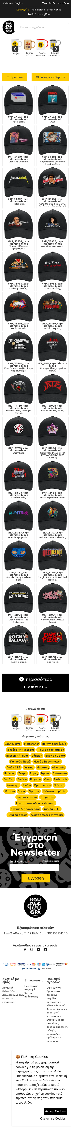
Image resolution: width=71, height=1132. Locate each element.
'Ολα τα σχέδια (17, 814)
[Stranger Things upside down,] (52, 346)
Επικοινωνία (34, 980)
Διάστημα (13, 785)
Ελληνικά (8, 3)
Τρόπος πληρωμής (57, 1009)
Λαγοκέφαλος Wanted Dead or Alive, (52, 160)
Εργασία (35, 779)
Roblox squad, (52, 326)
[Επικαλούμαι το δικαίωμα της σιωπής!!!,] (19, 346)
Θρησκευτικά (42, 785)
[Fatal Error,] (19, 100)
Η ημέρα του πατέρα (50, 749)
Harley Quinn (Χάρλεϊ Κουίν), (52, 618)
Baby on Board (55, 755)
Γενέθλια (9, 779)
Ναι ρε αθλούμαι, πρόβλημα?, (18, 245)
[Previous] (15, 49)
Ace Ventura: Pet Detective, (18, 618)
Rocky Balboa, (18, 659)
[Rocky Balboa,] (19, 640)
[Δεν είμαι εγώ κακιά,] (52, 224)
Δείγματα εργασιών (13, 994)
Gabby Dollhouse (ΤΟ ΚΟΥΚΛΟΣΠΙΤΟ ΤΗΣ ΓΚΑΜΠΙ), (52, 453)
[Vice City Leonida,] (19, 140)
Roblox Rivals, (18, 326)
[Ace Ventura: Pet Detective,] (19, 598)
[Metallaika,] (19, 182)
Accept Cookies (55, 1111)
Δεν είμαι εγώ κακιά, (52, 243)
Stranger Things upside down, (52, 367)
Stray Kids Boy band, (52, 408)
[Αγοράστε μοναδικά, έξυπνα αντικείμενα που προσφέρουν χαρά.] (9, 27)
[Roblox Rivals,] (19, 306)
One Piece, (52, 659)
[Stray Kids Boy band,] (52, 389)
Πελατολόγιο (9, 991)
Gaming (29, 767)
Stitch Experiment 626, (52, 495)
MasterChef (31, 743)
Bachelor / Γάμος (17, 755)
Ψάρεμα (10, 791)
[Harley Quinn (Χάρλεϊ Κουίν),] (52, 598)
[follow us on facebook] (25, 949)
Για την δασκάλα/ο (54, 743)
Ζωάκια (22, 779)
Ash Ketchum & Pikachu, (52, 535)
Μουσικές (43, 767)
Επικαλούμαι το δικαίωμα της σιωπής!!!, (18, 367)
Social (21, 791)
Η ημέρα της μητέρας (20, 749)
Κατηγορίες (22, 9)
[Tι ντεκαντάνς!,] (52, 267)
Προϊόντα (16, 77)
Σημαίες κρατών (27, 797)
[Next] (56, 49)
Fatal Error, (18, 119)
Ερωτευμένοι (13, 743)
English (19, 3)
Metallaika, (18, 201)
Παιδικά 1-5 (14, 767)
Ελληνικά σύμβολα (54, 791)
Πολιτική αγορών (53, 980)
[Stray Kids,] (19, 431)
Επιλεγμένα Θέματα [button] (52, 77)
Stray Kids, (18, 450)
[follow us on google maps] (45, 949)
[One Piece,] (52, 640)
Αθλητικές (58, 767)
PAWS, (52, 119)
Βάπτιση (37, 755)
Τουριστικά (47, 797)
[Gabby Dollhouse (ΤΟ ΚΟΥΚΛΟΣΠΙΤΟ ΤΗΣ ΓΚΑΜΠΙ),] (52, 431)
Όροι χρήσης (54, 987)
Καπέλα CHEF (51, 809)
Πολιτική (59, 785)
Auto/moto (60, 773)
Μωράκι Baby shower (47, 761)
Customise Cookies (53, 1118)
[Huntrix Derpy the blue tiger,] (19, 555)
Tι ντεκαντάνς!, (52, 286)
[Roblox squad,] (52, 306)
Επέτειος (9, 773)
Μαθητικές (60, 779)
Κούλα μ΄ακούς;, (18, 286)
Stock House (54, 9)
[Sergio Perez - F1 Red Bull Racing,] (52, 555)
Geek (47, 779)
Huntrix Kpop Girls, (18, 535)
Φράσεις (34, 791)
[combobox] (41, 26)
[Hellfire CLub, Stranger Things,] (19, 389)
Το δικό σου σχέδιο (39, 14)
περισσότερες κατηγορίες (47, 814)
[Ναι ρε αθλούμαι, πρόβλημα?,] (19, 224)
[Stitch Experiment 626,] (52, 476)
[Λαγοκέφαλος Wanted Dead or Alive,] (52, 140)
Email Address (19, 861)
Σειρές (34, 773)
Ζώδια (26, 785)
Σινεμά (22, 773)
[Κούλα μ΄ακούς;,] (19, 267)
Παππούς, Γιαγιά (20, 761)
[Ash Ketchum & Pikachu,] (52, 516)
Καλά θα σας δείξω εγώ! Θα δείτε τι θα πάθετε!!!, (52, 202)
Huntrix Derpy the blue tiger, (18, 576)
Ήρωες (45, 773)
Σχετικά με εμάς (10, 980)
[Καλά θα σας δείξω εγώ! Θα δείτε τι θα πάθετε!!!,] (52, 182)
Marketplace (38, 9)
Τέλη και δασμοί (55, 1005)
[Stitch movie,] (19, 476)
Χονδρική (7, 987)
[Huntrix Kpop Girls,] (19, 516)
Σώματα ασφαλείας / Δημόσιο (35, 803)
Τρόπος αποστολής (57, 1026)
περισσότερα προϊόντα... (38, 682)
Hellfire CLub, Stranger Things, (18, 409)
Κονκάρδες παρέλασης (25, 809)
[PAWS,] (52, 100)
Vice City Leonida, (18, 159)
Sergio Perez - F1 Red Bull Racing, (52, 576)
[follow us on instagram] (32, 949)
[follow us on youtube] (38, 949)
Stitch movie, (18, 495)
